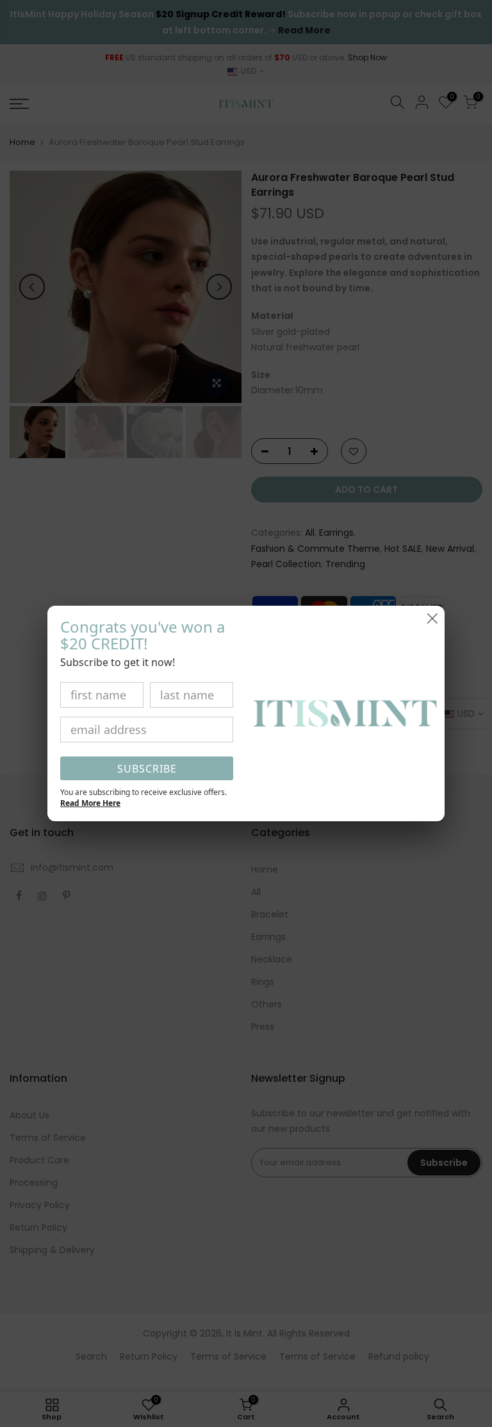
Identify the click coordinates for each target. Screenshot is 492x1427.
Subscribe (147, 769)
